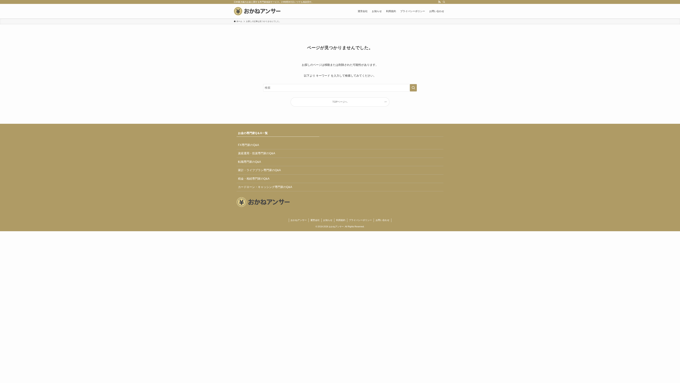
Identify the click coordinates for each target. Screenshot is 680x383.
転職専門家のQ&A (249, 161)
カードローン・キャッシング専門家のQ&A (265, 186)
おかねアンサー (299, 220)
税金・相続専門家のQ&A (254, 178)
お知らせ (327, 220)
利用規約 (340, 220)
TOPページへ (339, 101)
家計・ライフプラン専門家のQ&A (259, 170)
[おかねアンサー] (257, 11)
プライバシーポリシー (360, 220)
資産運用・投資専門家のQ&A (256, 153)
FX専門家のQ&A (248, 144)
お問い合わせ (382, 220)
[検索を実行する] (413, 87)
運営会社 (315, 220)
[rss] (439, 2)
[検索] (444, 2)
